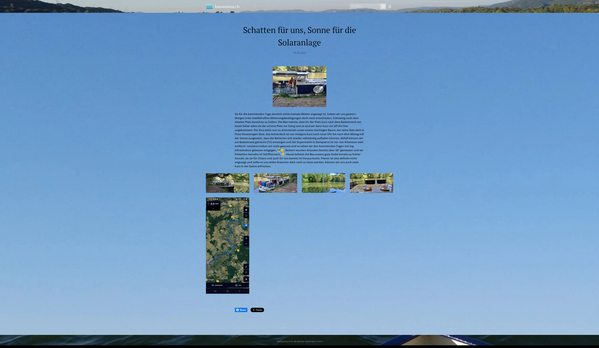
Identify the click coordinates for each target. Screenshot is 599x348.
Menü (390, 6)
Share (243, 310)
